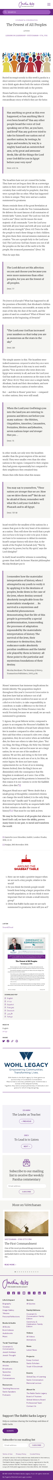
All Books (6, 1327)
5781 (45, 35)
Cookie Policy (35, 1454)
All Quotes (30, 1304)
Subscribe (26, 1192)
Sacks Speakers (9, 1392)
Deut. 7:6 (40, 249)
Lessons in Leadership (16, 35)
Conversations (9, 1378)
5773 (25, 1239)
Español (10, 1004)
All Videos (30, 1336)
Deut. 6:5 (30, 229)
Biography (7, 1304)
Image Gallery (8, 1310)
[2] (11, 811)
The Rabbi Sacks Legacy (36, 1393)
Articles (6, 1365)
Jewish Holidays (9, 1352)
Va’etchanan (32, 35)
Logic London (27, 1477)
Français (10, 1007)
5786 (29, 1239)
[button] (15, 1271)
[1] (20, 785)
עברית (9, 1001)
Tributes (6, 1313)
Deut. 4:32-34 (12, 168)
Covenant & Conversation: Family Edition (35, 1316)
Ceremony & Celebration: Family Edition (34, 1324)
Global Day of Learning (36, 1377)
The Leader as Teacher (26, 1114)
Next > (27, 1146)
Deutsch (10, 1010)
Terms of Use (7, 1454)
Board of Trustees (34, 1396)
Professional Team (34, 1403)
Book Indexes (8, 1330)
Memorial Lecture (33, 1383)
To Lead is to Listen (26, 1139)
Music (5, 1336)
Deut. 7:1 (10, 441)
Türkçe (10, 1016)
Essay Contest (32, 1360)
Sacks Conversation (34, 1380)
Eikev (26, 1135)
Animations (31, 1340)
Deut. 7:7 (10, 289)
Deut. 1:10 (11, 348)
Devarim (26, 1110)
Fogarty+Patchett (11, 1477)
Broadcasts (7, 1369)
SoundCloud (8, 927)
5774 (41, 35)
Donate (10, 1431)
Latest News (31, 1350)
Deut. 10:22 (13, 380)
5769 (20, 1239)
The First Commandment (21, 1243)
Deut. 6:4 (19, 219)
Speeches (7, 1372)
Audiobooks (8, 1333)
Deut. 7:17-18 (12, 513)
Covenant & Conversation (26, 20)
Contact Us (31, 1406)
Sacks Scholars (32, 1363)
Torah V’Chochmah (34, 1366)
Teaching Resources (11, 1388)
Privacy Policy (21, 1454)
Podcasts (7, 1375)
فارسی (9, 1013)
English (10, 998)
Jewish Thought (9, 1355)
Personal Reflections (11, 1316)
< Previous (26, 1121)
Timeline (6, 1307)
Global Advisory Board (35, 1400)
